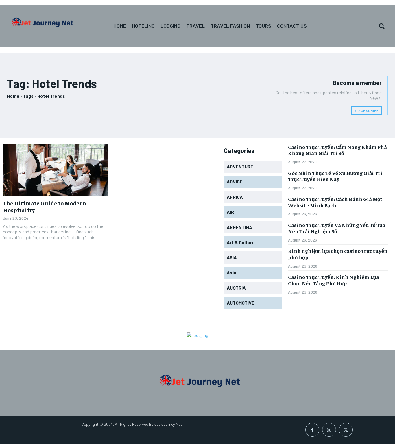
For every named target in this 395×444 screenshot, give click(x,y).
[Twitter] (346, 430)
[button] (381, 26)
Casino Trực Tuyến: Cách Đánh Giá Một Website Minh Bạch (335, 202)
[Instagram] (329, 430)
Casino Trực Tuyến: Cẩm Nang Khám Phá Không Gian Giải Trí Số (337, 149)
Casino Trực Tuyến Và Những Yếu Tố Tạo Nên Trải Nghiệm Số (336, 228)
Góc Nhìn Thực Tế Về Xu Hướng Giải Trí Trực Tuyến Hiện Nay (335, 176)
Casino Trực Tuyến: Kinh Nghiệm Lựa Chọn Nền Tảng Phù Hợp (333, 279)
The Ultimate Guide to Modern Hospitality (44, 206)
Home (13, 96)
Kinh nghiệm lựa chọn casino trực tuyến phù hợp (337, 253)
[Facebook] (312, 430)
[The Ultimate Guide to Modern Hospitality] (55, 170)
